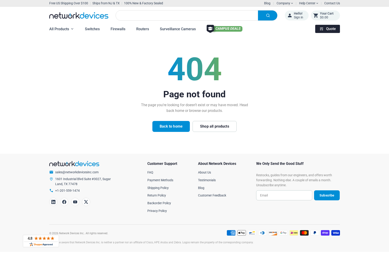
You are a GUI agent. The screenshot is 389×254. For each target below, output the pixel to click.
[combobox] (196, 15)
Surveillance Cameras (178, 29)
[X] (86, 202)
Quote (331, 29)
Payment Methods (160, 180)
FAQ (150, 172)
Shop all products (214, 126)
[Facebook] (64, 202)
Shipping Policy (158, 188)
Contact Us (332, 3)
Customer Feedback (212, 195)
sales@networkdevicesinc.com (77, 172)
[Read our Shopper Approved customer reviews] (41, 241)
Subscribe (327, 195)
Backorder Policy (159, 203)
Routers (142, 29)
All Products (59, 29)
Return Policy (156, 195)
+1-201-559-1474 (67, 190)
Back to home (171, 126)
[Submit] (267, 15)
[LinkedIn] (53, 202)
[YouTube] (75, 202)
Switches (92, 29)
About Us (204, 172)
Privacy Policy (157, 211)
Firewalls (118, 29)
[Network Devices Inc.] (78, 15)
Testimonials (207, 180)
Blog (267, 3)
